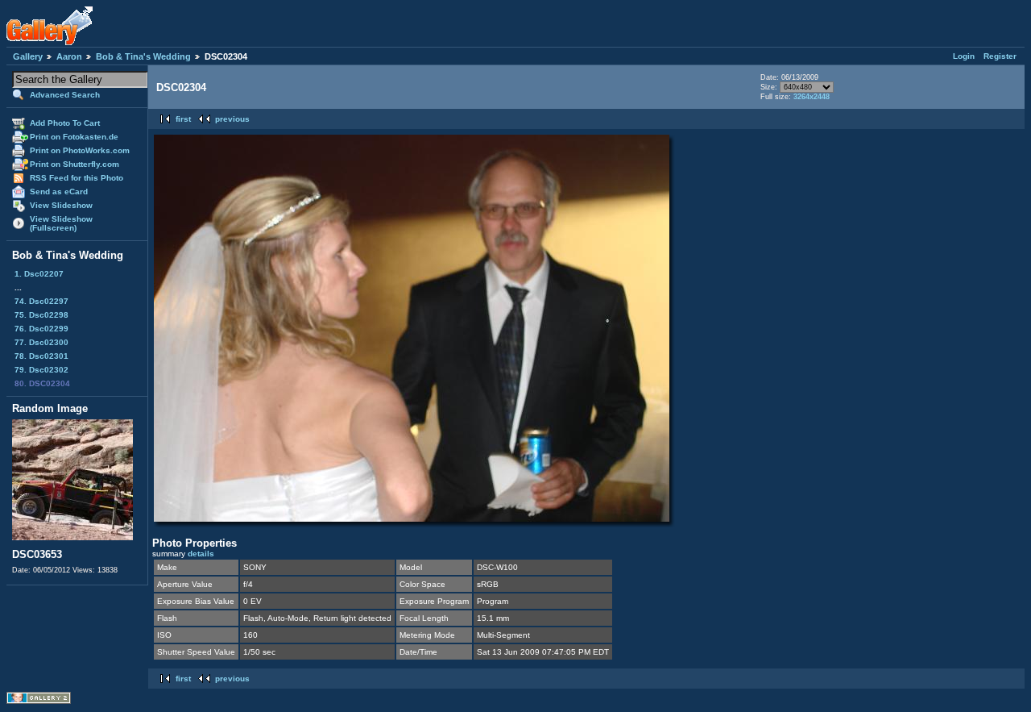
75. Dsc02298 (41, 314)
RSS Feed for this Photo (76, 177)
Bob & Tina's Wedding (143, 56)
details (201, 553)
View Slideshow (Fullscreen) (61, 223)
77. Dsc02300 (41, 342)
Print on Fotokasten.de (74, 136)
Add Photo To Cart (65, 123)
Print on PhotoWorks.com (80, 150)
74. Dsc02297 (41, 301)
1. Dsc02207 (39, 273)
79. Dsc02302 (41, 369)
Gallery (28, 56)
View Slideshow (61, 205)
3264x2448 (811, 97)
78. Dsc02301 (41, 356)
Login (964, 56)
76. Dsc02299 (41, 328)
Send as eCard (59, 191)
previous (232, 119)
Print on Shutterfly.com (74, 164)
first (183, 119)
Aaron (69, 56)
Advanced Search (65, 94)
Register (1000, 56)
